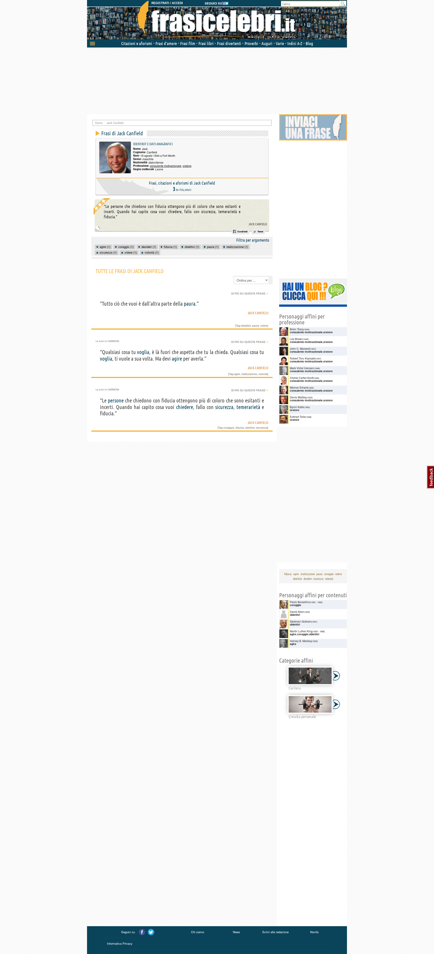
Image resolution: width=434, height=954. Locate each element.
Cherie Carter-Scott (301, 378)
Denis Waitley (298, 397)
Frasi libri (206, 43)
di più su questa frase (249, 293)
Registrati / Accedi (167, 3)
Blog (309, 43)
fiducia (240, 427)
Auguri (267, 43)
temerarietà (248, 407)
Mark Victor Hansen (302, 368)
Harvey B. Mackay (301, 641)
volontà (262, 374)
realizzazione (249, 374)
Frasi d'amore (166, 43)
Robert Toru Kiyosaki (302, 358)
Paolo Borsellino (300, 602)
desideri (246, 325)
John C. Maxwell (300, 348)
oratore (187, 166)
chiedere (184, 407)
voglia (143, 352)
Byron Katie (297, 407)
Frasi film (187, 43)
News (236, 932)
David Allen (297, 612)
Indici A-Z (294, 43)
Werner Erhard (299, 387)
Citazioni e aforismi (136, 43)
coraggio (229, 427)
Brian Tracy (297, 329)
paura (189, 304)
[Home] (217, 20)
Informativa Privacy (119, 943)
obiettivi (250, 427)
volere (263, 325)
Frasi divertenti (229, 43)
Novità (314, 932)
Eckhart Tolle (298, 417)
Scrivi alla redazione (275, 932)
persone (116, 400)
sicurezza (224, 407)
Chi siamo (197, 932)
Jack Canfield (257, 224)
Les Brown (296, 339)
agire (177, 359)
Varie (280, 43)
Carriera (113, 341)
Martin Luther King (301, 631)
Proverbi (251, 43)
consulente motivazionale (165, 166)
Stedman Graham (300, 621)
